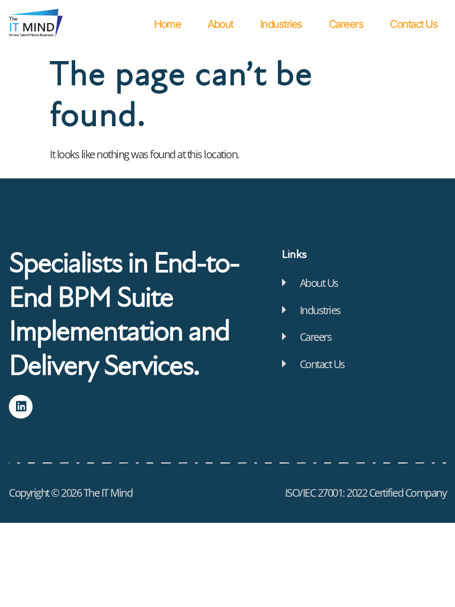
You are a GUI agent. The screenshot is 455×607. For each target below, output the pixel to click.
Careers (346, 24)
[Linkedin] (21, 406)
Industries (281, 24)
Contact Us (413, 24)
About (220, 24)
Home (167, 24)
